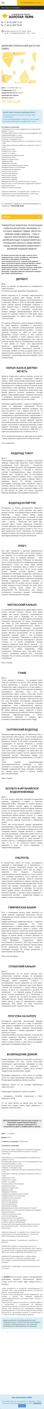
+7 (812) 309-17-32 (13, 22)
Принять (22, 1406)
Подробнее (37, 1403)
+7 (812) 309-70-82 (13, 25)
